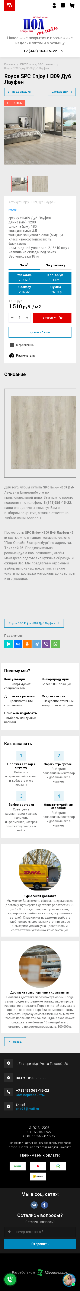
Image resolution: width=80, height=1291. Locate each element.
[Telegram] (36, 644)
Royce (12, 209)
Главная (9, 64)
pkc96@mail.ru (27, 1109)
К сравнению (25, 345)
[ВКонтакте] (18, 644)
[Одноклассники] (27, 644)
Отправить (40, 1244)
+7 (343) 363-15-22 (40, 51)
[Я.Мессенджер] (8, 644)
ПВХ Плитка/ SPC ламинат (37, 64)
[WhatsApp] (55, 644)
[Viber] (46, 644)
